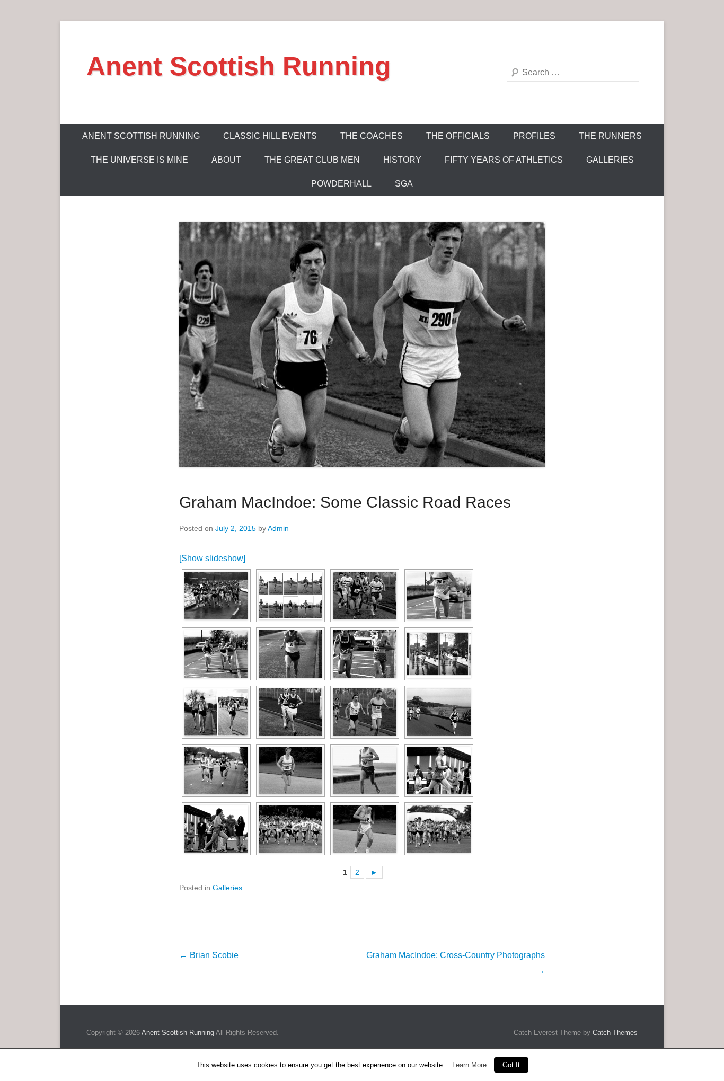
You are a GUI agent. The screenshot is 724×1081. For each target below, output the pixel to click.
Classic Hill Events (270, 135)
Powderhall (341, 183)
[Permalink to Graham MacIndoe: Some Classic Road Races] (362, 344)
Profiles (534, 135)
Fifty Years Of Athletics (504, 159)
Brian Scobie (209, 955)
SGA (404, 183)
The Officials (458, 135)
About (226, 159)
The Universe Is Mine (139, 159)
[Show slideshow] (212, 558)
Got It (511, 1065)
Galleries (610, 159)
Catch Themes (615, 1032)
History (402, 159)
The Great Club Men (312, 159)
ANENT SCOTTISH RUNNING (141, 135)
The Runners (610, 135)
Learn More (469, 1065)
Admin (278, 528)
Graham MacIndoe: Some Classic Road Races (345, 502)
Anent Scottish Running (238, 66)
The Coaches (371, 135)
